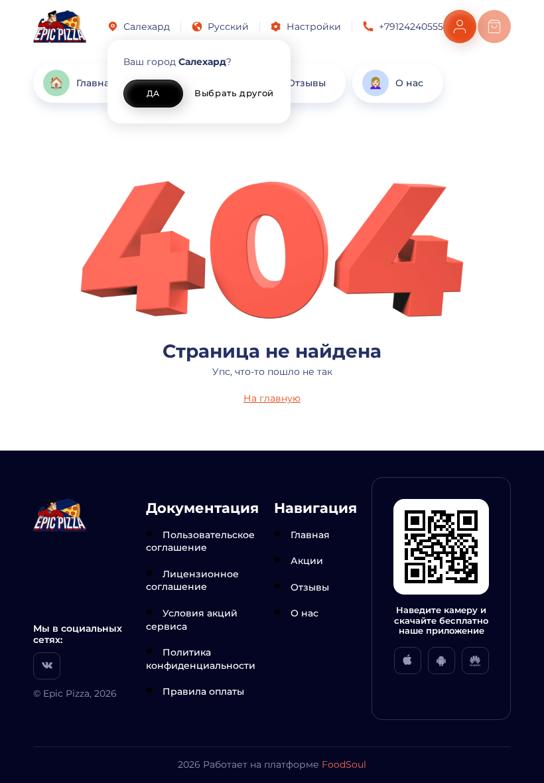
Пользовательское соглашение (200, 541)
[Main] (59, 26)
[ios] (407, 660)
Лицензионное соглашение (192, 580)
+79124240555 (411, 27)
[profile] (459, 26)
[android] (441, 660)
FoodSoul (344, 764)
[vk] (46, 665)
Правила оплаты (203, 691)
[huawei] (475, 660)
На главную (272, 398)
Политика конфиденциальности (200, 659)
